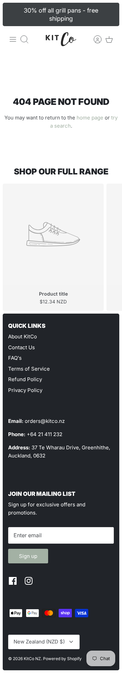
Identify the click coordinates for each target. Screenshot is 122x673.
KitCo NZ (32, 658)
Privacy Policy (25, 390)
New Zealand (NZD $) (39, 641)
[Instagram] (29, 581)
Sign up (28, 556)
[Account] (94, 39)
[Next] (110, 15)
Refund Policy (25, 379)
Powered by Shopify (62, 658)
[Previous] (12, 15)
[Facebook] (13, 581)
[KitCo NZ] (61, 39)
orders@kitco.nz (45, 421)
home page (90, 117)
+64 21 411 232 (44, 434)
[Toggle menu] (12, 39)
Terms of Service (29, 369)
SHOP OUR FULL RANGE (61, 171)
